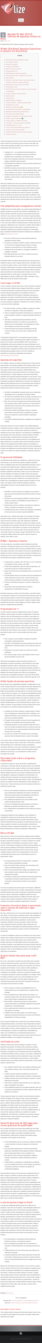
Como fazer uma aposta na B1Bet (15, 129)
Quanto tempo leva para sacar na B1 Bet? (17, 84)
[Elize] (13, 7)
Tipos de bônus (10, 98)
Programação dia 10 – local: (14, 125)
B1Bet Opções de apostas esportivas (16, 73)
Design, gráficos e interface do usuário (16, 120)
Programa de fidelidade (12, 66)
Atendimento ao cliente (12, 105)
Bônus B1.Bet (9, 78)
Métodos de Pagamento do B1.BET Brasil (17, 111)
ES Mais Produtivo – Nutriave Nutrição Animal (18, 102)
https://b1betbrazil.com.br (11, 234)
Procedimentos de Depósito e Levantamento (18, 109)
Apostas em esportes (12, 64)
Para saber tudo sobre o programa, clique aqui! (19, 75)
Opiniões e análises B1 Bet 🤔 (14, 107)
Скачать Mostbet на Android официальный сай (25, 1300)
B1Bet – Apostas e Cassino (13, 69)
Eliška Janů (7, 41)
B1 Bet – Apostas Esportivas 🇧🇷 (14, 118)
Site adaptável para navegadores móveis (17, 60)
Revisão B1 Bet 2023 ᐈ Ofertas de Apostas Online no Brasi (21, 36)
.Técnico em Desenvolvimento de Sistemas (18, 127)
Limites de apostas (11, 134)
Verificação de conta (11, 87)
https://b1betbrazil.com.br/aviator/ (10, 355)
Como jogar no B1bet (12, 62)
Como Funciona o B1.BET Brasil (15, 114)
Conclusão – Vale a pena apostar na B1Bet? (18, 123)
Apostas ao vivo (10, 96)
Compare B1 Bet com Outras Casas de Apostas (19, 132)
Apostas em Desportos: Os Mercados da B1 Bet (19, 116)
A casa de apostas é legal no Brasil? (16, 93)
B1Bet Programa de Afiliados (14, 100)
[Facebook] (21, 1333)
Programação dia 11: (11, 71)
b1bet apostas (9, 1293)
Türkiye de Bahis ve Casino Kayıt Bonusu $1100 (24, 1303)
